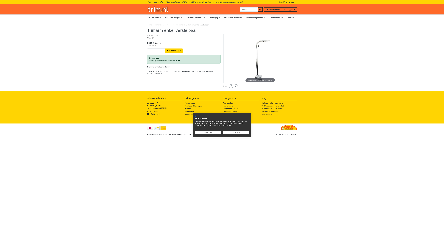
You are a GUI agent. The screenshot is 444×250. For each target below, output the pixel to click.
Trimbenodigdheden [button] (254, 17)
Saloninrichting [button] (275, 17)
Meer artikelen (267, 114)
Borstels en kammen (270, 111)
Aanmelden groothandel (286, 2)
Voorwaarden (190, 103)
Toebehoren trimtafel (177, 25)
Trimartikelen (228, 106)
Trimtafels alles (160, 25)
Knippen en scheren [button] (232, 17)
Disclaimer (163, 134)
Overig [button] (290, 17)
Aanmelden (189, 111)
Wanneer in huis (173, 60)
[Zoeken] (260, 9)
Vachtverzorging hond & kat (273, 106)
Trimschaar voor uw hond (272, 109)
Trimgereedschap (230, 111)
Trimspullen (228, 103)
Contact (188, 109)
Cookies (187, 134)
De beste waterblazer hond (272, 103)
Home (149, 25)
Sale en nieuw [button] (154, 17)
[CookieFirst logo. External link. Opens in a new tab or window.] (196, 116)
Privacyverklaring (176, 134)
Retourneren (190, 114)
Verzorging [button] (213, 17)
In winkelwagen (174, 50)
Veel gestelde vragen (193, 106)
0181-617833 (154, 111)
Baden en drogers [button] (172, 17)
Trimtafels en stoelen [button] (195, 17)
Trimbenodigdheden (231, 109)
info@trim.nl (155, 114)
